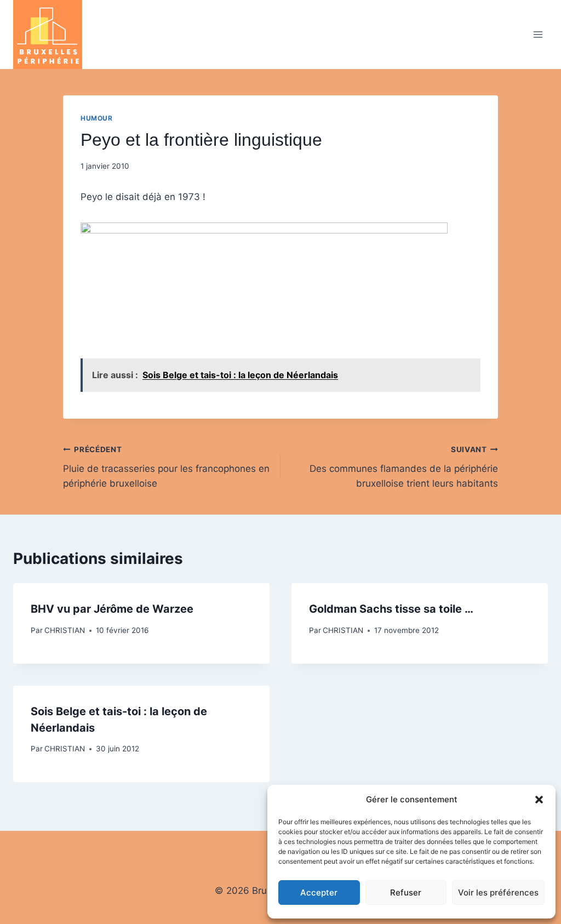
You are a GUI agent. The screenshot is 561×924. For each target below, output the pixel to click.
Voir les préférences (498, 892)
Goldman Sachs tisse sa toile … (391, 608)
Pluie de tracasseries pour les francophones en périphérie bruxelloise (166, 467)
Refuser (405, 892)
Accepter (318, 892)
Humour (97, 118)
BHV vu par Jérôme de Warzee (112, 608)
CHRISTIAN (64, 630)
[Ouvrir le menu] (538, 34)
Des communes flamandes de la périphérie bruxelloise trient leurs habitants (404, 467)
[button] (539, 799)
